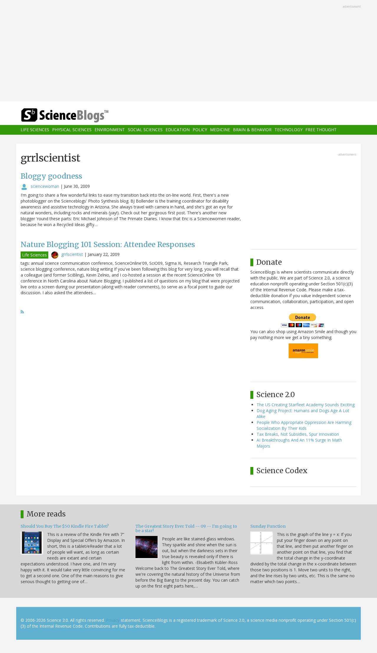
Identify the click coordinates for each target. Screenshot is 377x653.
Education (178, 130)
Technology (288, 130)
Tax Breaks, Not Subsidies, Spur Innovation (298, 434)
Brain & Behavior (252, 130)
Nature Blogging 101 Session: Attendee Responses (108, 244)
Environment (110, 130)
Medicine (220, 130)
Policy (200, 130)
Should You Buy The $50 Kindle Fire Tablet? (65, 526)
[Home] (77, 115)
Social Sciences (145, 130)
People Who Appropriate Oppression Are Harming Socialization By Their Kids (304, 425)
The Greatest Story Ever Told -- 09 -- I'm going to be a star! (186, 528)
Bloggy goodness (51, 176)
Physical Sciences (72, 130)
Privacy (113, 620)
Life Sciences (35, 130)
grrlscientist (72, 254)
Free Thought (321, 130)
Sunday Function (268, 526)
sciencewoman (45, 186)
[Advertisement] (188, 51)
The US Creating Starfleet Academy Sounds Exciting (306, 404)
